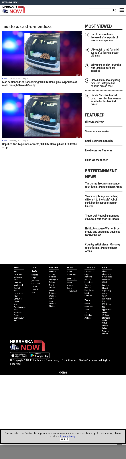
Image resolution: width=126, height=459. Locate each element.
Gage (34, 278)
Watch (87, 304)
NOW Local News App (94, 397)
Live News (89, 307)
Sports (69, 283)
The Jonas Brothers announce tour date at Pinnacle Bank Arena (103, 185)
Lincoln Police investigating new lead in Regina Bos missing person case (105, 83)
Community (89, 271)
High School (72, 291)
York (33, 292)
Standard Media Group (99, 389)
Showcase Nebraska (97, 131)
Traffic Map (71, 274)
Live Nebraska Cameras (98, 150)
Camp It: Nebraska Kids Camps (89, 287)
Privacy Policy (94, 382)
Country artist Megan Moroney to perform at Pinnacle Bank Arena (102, 248)
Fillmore (35, 275)
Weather (52, 271)
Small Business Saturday (99, 141)
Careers (105, 285)
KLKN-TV (13, 10)
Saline (34, 286)
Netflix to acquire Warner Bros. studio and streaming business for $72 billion (102, 232)
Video (87, 310)
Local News (18, 274)
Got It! (64, 439)
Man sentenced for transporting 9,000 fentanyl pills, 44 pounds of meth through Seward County (39, 83)
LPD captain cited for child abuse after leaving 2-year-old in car (105, 52)
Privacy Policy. (68, 436)
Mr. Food (88, 318)
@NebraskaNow (94, 121)
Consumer (18, 299)
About (104, 271)
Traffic (69, 271)
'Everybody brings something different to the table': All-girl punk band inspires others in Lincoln (101, 201)
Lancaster (36, 284)
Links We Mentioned (96, 160)
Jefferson (35, 281)
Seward (35, 289)
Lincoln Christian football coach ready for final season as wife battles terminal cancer (106, 100)
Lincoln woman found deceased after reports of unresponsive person (104, 37)
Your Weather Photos (52, 303)
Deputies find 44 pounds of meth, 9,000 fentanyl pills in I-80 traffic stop (39, 145)
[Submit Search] (114, 10)
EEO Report (106, 304)
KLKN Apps (89, 421)
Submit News (90, 413)
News (4, 79)
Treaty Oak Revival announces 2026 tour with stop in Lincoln (102, 217)
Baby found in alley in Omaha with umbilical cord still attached (106, 67)
